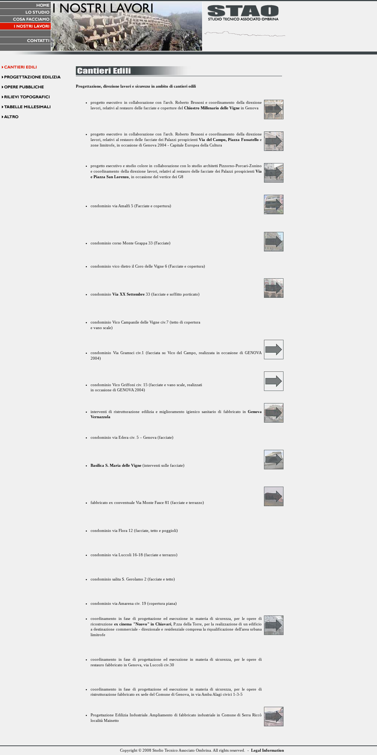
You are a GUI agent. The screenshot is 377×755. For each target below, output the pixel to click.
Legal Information (267, 750)
